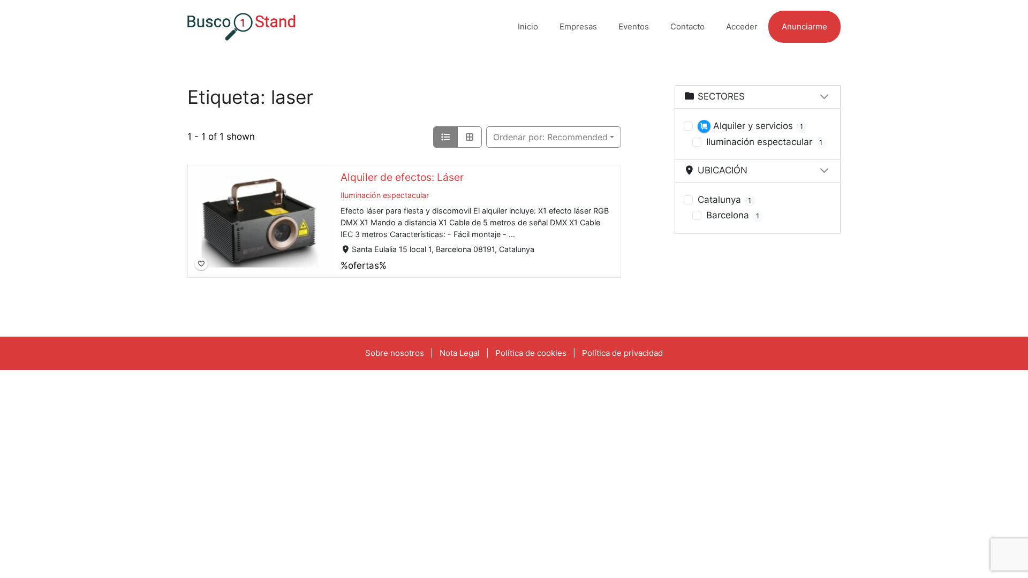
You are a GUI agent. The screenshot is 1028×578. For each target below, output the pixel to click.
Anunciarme (804, 26)
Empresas (578, 26)
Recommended (550, 137)
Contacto (687, 26)
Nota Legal (460, 353)
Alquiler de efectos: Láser (402, 177)
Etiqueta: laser (250, 97)
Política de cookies (530, 353)
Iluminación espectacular (385, 195)
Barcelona (732, 215)
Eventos (633, 26)
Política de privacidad (622, 353)
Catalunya (724, 199)
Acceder (742, 26)
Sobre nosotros (394, 353)
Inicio (528, 26)
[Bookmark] (201, 264)
